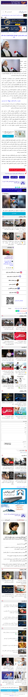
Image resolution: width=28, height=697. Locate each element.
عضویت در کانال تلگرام (16, 101)
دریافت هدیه (9, 690)
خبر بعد (21, 177)
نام (25, 423)
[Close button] (27, 685)
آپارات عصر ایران (12, 292)
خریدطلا (8, 136)
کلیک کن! (14, 213)
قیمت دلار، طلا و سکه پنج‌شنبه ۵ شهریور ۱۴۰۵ (16, 555)
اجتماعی (21, 32)
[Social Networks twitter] (17, 187)
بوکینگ (21, 452)
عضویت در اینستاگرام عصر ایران (13, 272)
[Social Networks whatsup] (19, 187)
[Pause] (3, 207)
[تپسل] (3, 193)
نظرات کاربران (14, 177)
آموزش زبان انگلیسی (12, 288)
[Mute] (5, 207)
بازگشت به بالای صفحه (21, 487)
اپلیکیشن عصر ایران (19, 300)
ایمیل (25, 427)
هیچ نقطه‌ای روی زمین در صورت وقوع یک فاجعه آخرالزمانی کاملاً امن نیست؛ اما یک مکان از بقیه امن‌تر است (15, 538)
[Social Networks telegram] (15, 187)
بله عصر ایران (4, 101)
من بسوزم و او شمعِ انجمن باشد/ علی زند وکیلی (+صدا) (10, 182)
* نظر (25, 432)
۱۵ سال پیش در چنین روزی (13, 276)
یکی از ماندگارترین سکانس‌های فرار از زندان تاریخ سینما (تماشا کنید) (8, 257)
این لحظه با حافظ (12, 280)
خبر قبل (6, 177)
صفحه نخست (25, 32)
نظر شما (25, 421)
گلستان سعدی (12, 284)
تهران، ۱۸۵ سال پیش (21, 544)
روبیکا (9, 101)
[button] (4, 17)
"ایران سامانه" (11, 695)
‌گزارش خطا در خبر (23, 311)
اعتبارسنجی (25, 452)
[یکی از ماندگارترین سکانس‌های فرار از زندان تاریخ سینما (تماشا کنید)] (8, 252)
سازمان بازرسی (19, 313)
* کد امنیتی (24, 441)
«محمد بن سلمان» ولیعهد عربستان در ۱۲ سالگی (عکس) (14, 552)
